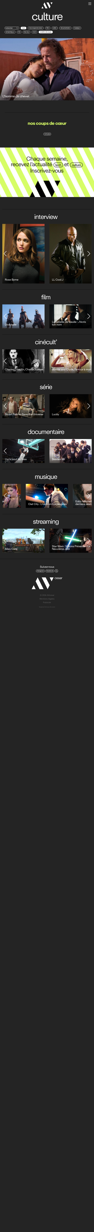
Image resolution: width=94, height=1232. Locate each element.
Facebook (50, 571)
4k (19, 32)
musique (77, 28)
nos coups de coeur (35, 28)
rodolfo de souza (45, 32)
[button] (5, 253)
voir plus (47, 134)
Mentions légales (47, 599)
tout (23, 28)
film (47, 28)
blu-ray (26, 32)
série (54, 28)
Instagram (40, 571)
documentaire (65, 28)
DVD (34, 32)
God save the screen (50, 607)
